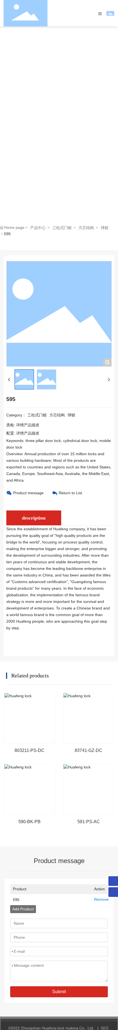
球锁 (104, 228)
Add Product (23, 909)
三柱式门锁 (62, 228)
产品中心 (38, 228)
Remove (99, 899)
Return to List (70, 493)
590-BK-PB (29, 821)
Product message (28, 493)
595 (16, 899)
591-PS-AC (88, 821)
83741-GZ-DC (88, 750)
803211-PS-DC (29, 750)
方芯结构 (86, 228)
